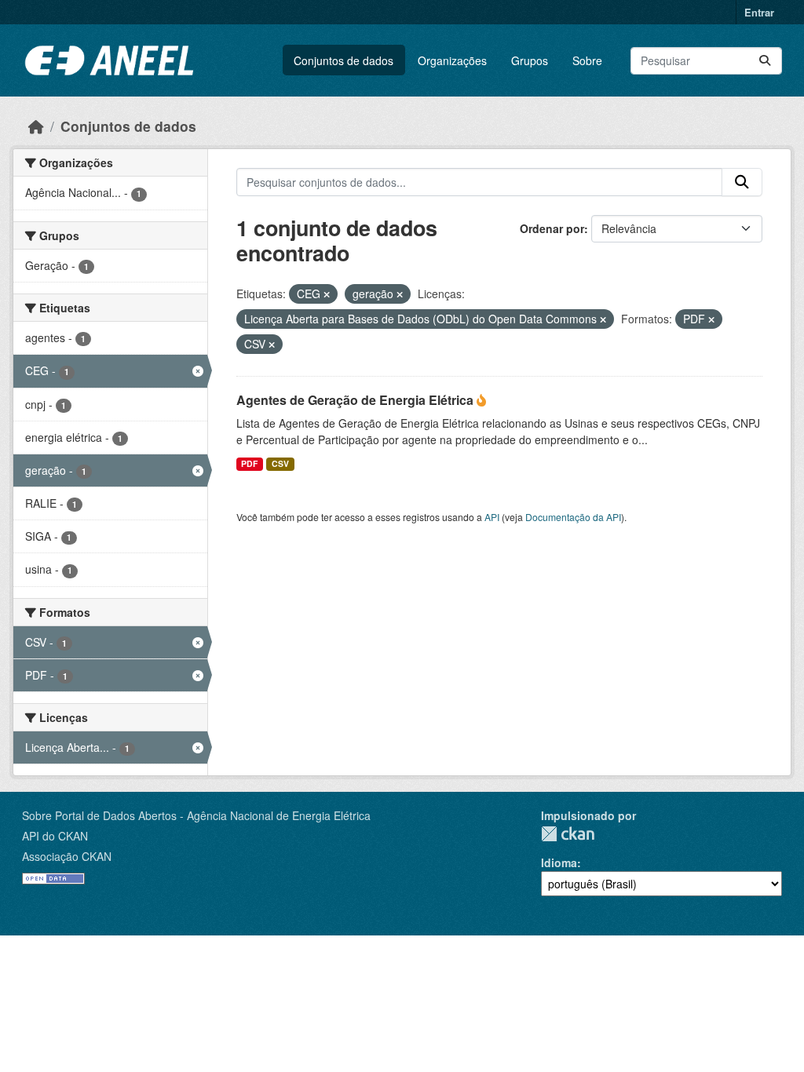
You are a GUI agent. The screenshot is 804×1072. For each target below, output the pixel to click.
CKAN (567, 834)
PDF (249, 463)
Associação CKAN (66, 856)
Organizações (452, 60)
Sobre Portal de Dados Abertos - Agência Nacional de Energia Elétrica (196, 815)
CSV (280, 463)
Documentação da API (573, 516)
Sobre (587, 60)
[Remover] (326, 294)
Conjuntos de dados (343, 60)
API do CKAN (55, 836)
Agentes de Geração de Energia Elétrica (356, 400)
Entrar (759, 12)
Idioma (559, 862)
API (491, 516)
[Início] (36, 126)
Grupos (529, 60)
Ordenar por (552, 228)
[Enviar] (764, 61)
